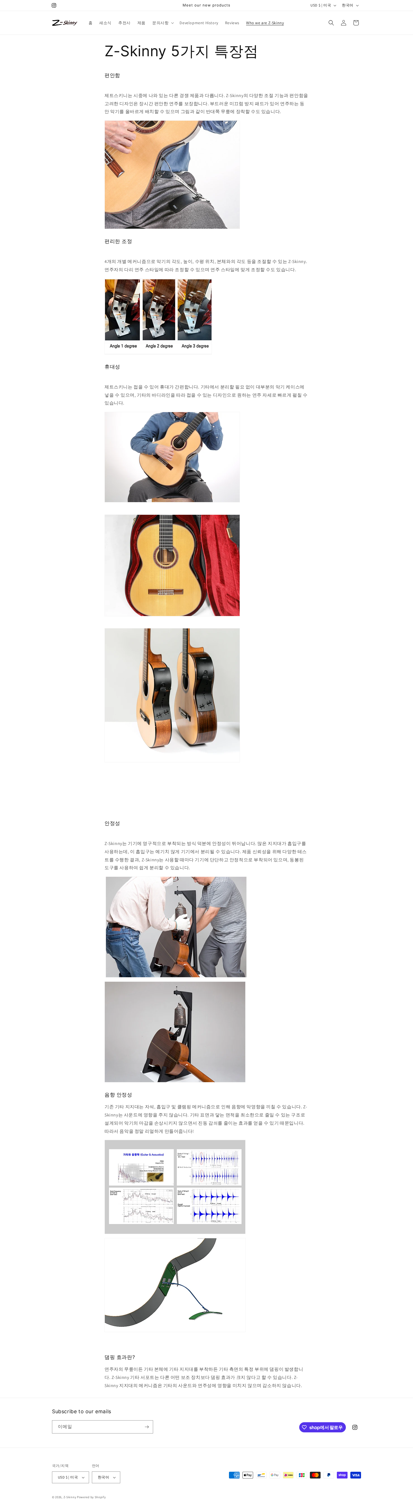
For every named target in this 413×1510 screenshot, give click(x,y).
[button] (162, 23)
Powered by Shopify (91, 1497)
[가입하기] (146, 1426)
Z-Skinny (69, 1497)
